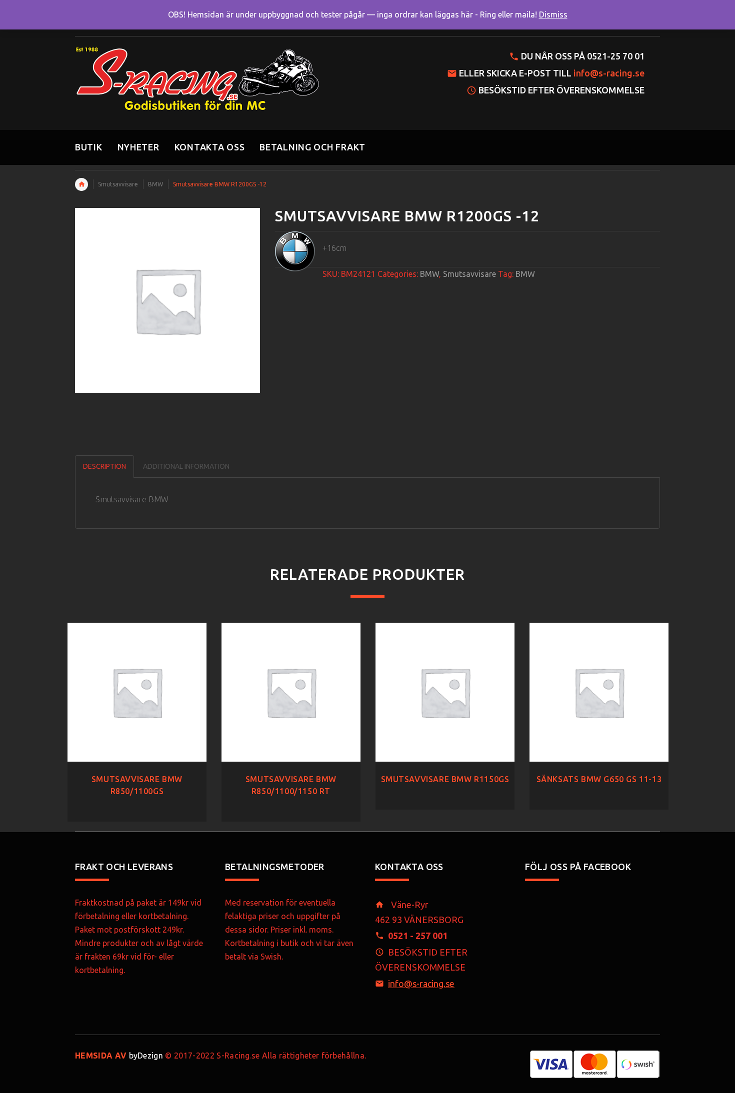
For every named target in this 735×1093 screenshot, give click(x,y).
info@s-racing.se (609, 73)
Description (104, 466)
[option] (137, 712)
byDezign (119, 1055)
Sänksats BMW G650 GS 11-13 (599, 779)
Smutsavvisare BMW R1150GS (445, 779)
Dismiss (553, 14)
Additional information (186, 466)
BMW (155, 184)
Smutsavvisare (118, 184)
